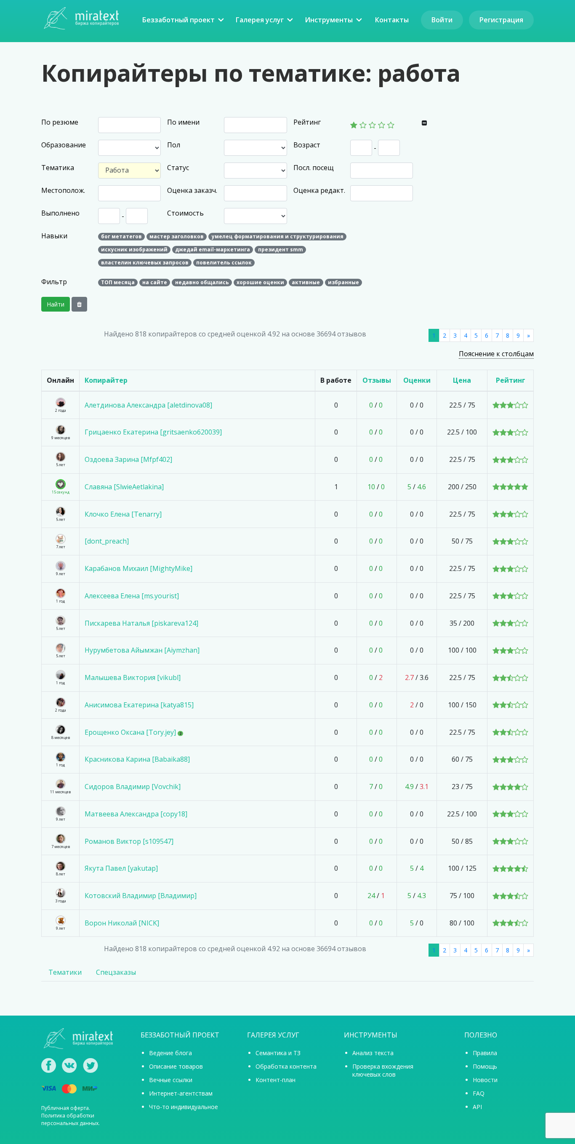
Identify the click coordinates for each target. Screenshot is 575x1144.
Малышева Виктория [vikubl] (133, 677)
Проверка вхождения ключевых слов (382, 1070)
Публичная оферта (65, 1108)
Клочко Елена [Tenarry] (123, 514)
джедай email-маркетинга (212, 249)
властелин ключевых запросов (145, 262)
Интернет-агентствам (181, 1093)
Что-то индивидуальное (183, 1107)
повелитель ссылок (224, 262)
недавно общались (202, 282)
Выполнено (60, 213)
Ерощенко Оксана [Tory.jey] (130, 732)
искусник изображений (134, 249)
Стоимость (185, 213)
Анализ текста (373, 1053)
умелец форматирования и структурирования (277, 236)
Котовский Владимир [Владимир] (141, 895)
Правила (485, 1053)
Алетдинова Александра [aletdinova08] (148, 405)
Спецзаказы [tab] (116, 972)
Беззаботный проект (178, 19)
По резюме (59, 122)
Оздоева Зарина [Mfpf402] (128, 459)
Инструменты (329, 19)
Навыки (54, 235)
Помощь (485, 1066)
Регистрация (501, 19)
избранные (343, 282)
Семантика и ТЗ (278, 1053)
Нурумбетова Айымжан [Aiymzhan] (142, 650)
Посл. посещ (313, 167)
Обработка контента (286, 1066)
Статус (178, 167)
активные (306, 282)
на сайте (154, 282)
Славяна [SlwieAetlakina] (124, 486)
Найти (55, 304)
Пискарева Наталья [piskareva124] (141, 623)
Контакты (392, 19)
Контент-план (275, 1080)
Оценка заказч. (192, 190)
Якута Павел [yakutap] (121, 868)
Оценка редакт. (319, 190)
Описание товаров (176, 1066)
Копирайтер (106, 380)
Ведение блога (170, 1053)
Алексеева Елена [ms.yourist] (132, 595)
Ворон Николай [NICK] (122, 923)
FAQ (478, 1093)
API (477, 1107)
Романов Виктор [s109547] (129, 841)
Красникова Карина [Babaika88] (137, 759)
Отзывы (376, 380)
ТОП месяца (118, 282)
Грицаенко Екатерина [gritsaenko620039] (153, 432)
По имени (183, 122)
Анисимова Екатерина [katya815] (139, 704)
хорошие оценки (260, 282)
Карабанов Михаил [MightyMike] (138, 568)
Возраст (306, 144)
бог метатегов (121, 236)
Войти (442, 19)
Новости (485, 1080)
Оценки (417, 380)
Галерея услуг (260, 19)
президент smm (280, 249)
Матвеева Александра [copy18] (136, 814)
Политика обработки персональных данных (69, 1119)
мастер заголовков (176, 236)
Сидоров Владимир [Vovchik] (133, 786)
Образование (63, 144)
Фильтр (54, 281)
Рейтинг (307, 122)
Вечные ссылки (170, 1080)
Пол (173, 144)
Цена (462, 380)
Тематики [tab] (65, 972)
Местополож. (63, 190)
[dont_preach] (107, 541)
